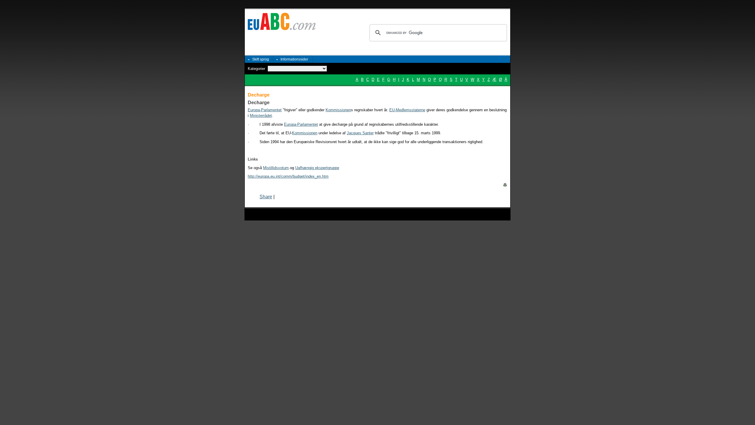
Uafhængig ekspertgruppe (317, 168)
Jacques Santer (360, 133)
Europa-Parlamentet (301, 124)
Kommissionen (338, 110)
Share (266, 196)
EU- (392, 110)
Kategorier (256, 68)
